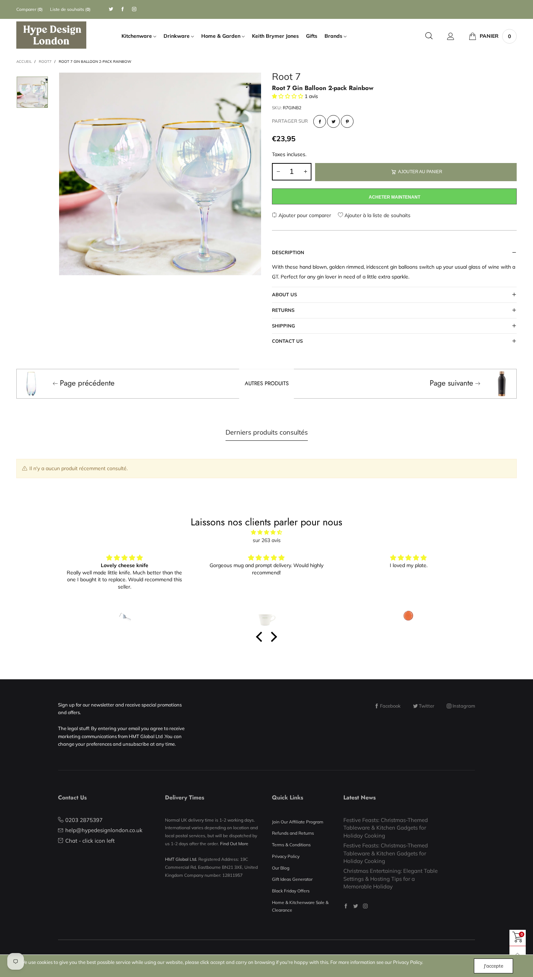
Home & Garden (221, 35)
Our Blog (280, 868)
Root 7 (286, 77)
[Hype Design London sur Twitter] (355, 906)
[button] (278, 172)
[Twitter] (111, 9)
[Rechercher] (429, 36)
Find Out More (234, 843)
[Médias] (248, 85)
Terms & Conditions (291, 844)
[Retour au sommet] (517, 954)
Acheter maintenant (394, 197)
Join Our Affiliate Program (297, 822)
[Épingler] (347, 121)
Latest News (359, 797)
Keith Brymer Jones (275, 35)
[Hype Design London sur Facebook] (346, 906)
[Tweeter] (333, 121)
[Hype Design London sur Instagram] (365, 906)
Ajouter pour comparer (304, 215)
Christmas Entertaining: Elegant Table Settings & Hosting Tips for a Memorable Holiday (390, 878)
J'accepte (493, 966)
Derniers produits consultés (267, 432)
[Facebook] (122, 9)
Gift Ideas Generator (292, 879)
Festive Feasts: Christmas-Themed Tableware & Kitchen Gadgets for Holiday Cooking (385, 828)
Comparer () (29, 9)
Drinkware (177, 35)
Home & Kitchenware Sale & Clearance (300, 906)
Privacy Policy (285, 856)
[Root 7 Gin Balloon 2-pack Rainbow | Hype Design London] (160, 174)
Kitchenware (137, 35)
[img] (266, 532)
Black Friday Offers (291, 890)
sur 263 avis (267, 540)
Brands (334, 35)
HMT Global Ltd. (181, 859)
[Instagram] (134, 9)
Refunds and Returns (293, 833)
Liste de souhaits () (70, 9)
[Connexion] (450, 36)
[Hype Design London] (51, 34)
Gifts (311, 35)
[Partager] (319, 121)
